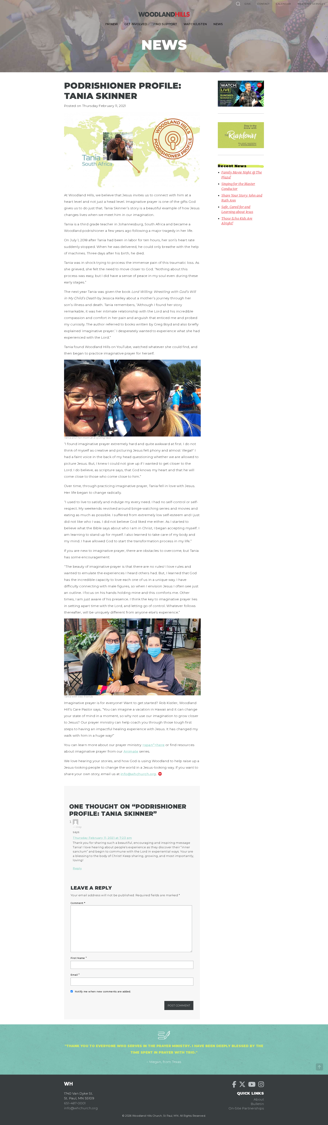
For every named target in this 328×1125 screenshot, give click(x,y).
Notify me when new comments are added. (103, 991)
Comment (78, 903)
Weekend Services (311, 3)
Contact (263, 3)
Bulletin (257, 1104)
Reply (77, 868)
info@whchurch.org (138, 774)
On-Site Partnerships (246, 1108)
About (259, 1099)
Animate (131, 751)
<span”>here (153, 745)
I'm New (111, 24)
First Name (78, 958)
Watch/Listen (195, 24)
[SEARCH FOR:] (238, 3)
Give (247, 3)
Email (74, 974)
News (218, 24)
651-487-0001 (75, 1103)
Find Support (165, 24)
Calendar (283, 3)
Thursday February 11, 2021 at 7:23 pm (102, 838)
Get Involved (135, 24)
